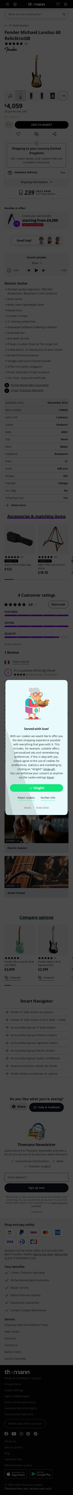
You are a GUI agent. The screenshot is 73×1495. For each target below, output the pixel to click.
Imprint (28, 807)
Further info (48, 797)
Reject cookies (26, 797)
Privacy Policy (42, 807)
